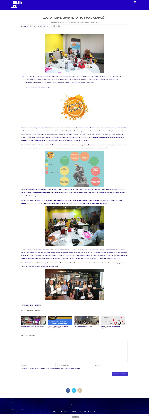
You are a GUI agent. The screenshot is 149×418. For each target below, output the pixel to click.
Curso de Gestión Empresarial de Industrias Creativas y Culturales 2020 (58, 327)
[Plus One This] (38, 26)
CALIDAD (94, 411)
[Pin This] (41, 26)
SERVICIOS (73, 411)
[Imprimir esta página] (59, 26)
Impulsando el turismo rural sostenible (83, 326)
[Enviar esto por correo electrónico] (56, 26)
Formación (81, 22)
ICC (32, 305)
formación (26, 305)
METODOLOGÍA (64, 411)
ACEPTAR (75, 416)
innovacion (38, 305)
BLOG (80, 411)
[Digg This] (53, 26)
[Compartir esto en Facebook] (31, 26)
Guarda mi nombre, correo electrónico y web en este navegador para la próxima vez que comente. (51, 368)
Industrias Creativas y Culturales (92, 22)
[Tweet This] (35, 26)
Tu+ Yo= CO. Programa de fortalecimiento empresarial (110, 327)
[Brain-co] (17, 9)
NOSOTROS (56, 411)
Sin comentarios (72, 22)
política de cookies (94, 415)
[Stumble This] (47, 26)
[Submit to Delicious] (50, 26)
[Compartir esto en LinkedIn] (44, 26)
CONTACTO (86, 411)
